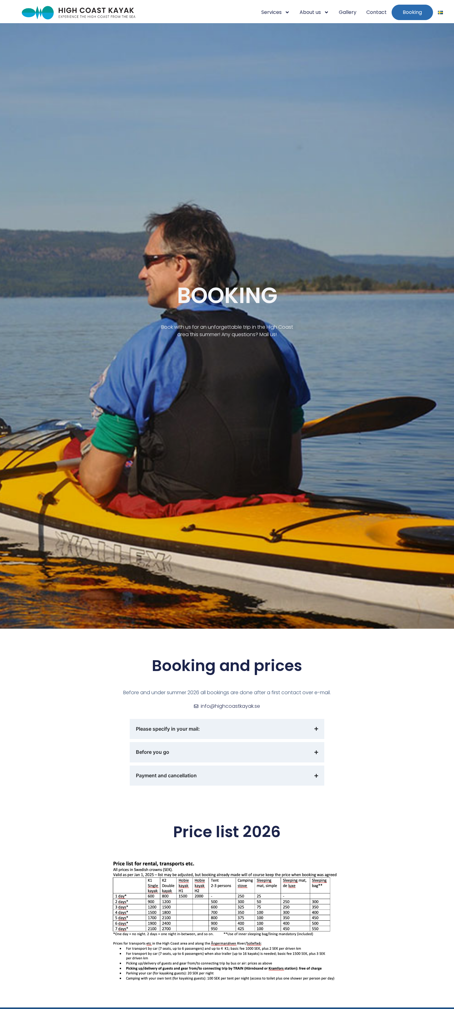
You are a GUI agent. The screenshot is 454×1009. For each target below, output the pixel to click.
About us (310, 12)
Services (271, 12)
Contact (376, 12)
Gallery (347, 12)
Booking (412, 12)
